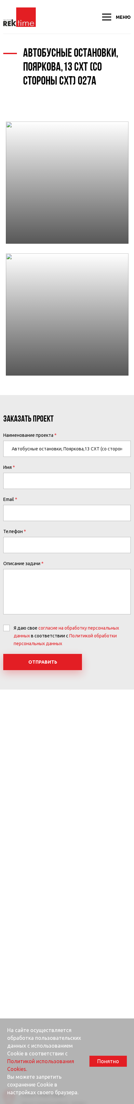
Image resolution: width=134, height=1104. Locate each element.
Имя (7, 467)
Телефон (13, 531)
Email (8, 499)
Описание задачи (21, 563)
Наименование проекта (28, 435)
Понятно (108, 1061)
